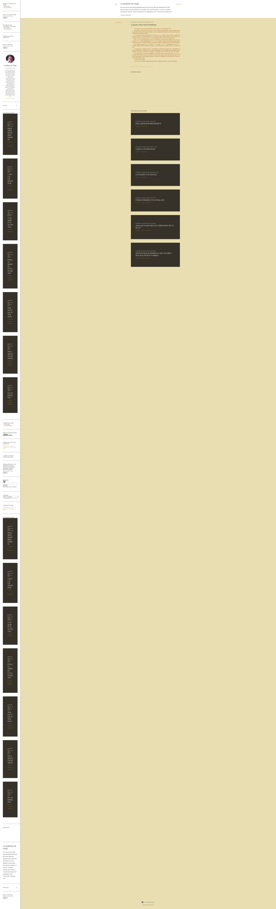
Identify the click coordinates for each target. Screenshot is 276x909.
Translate (15, 498)
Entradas (7, 6)
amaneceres (163, 44)
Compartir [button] (118, 22)
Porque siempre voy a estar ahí (150, 200)
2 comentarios (144, 151)
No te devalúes (10, 395)
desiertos (147, 44)
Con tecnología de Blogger (149, 902)
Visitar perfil (10, 98)
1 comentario (143, 177)
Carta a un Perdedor (145, 149)
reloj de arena (177, 53)
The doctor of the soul (10, 312)
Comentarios (8, 7)
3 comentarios (144, 126)
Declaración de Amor (10, 354)
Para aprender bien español (148, 123)
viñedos (138, 41)
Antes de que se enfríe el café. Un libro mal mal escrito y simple (153, 254)
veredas (155, 44)
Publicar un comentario (146, 202)
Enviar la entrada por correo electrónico (144, 66)
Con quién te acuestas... (146, 174)
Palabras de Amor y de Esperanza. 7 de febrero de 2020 (9, 447)
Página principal (126, 15)
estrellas (178, 44)
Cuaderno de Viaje (129, 4)
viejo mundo (154, 41)
